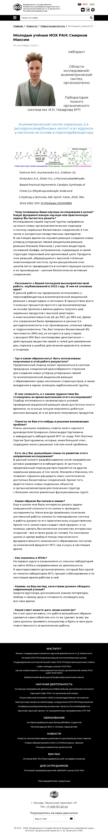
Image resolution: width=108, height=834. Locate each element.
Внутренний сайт (52, 770)
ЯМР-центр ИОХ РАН (72, 770)
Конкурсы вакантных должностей (54, 747)
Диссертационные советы (81, 662)
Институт (54, 648)
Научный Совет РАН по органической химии (54, 693)
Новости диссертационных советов (72, 738)
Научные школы (77, 658)
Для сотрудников (54, 765)
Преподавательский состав (56, 759)
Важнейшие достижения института (74, 689)
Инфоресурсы (44, 677)
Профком (57, 677)
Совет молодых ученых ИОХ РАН (54, 666)
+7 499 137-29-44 (57, 806)
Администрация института (55, 658)
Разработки (83, 706)
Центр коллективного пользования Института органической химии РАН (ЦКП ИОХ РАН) (54, 671)
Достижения (78, 759)
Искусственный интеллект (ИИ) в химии (41, 697)
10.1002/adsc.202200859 (56, 203)
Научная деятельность (54, 684)
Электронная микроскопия (29, 702)
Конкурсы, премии (73, 743)
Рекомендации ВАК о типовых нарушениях (54, 727)
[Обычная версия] (79, 4)
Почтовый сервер (33, 770)
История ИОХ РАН (31, 658)
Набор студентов (72, 722)
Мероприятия (85, 702)
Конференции (25, 706)
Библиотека (30, 677)
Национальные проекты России (60, 706)
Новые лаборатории (35, 743)
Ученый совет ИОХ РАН (54, 662)
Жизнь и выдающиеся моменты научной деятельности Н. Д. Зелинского (54, 653)
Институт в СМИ (54, 743)
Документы (68, 677)
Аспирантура (34, 722)
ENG (92, 4)
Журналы (38, 706)
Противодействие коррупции (54, 781)
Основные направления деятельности (35, 689)
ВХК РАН (54, 754)
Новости (54, 733)
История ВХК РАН (32, 759)
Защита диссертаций (52, 722)
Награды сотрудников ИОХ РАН (61, 702)
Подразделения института (28, 662)
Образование (54, 717)
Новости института (27, 738)
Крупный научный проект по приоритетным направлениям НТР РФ (54, 710)
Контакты (79, 677)
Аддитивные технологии (75, 697)
